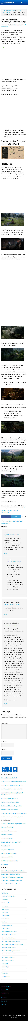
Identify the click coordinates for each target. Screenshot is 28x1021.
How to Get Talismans (8, 957)
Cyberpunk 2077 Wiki (7, 857)
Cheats (4, 970)
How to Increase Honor (8, 947)
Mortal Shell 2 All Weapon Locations (11, 880)
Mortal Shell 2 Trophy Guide (9, 778)
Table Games (5, 918)
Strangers (5, 906)
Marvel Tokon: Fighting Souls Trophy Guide (13, 781)
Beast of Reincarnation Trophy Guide (12, 785)
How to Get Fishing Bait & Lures (11, 950)
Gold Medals (5, 909)
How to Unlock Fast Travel (9, 931)
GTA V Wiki (4, 864)
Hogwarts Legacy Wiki (7, 849)
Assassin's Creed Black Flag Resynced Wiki (13, 823)
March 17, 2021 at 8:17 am (13, 561)
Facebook (4, 1001)
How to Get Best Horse (8, 938)
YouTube (3, 998)
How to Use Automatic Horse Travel (12, 944)
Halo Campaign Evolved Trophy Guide (12, 789)
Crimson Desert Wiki (7, 827)
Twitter (3, 1004)
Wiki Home (5, 893)
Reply (6, 553)
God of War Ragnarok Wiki (9, 853)
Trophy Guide (5, 976)
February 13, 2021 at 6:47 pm (12, 604)
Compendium (5, 915)
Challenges (5, 912)
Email (3, 749)
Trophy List (5, 973)
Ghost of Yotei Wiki (6, 834)
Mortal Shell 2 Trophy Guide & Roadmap (12, 871)
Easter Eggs (5, 966)
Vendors (4, 922)
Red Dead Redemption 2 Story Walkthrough (13, 510)
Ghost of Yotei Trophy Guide (9, 809)
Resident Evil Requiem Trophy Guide (11, 806)
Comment (4, 723)
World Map (5, 963)
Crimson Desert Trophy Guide (10, 802)
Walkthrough (5, 902)
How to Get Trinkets (8, 960)
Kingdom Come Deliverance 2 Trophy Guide (13, 813)
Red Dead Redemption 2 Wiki (9, 860)
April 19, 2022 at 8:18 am (11, 625)
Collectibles (5, 899)
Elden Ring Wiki (5, 846)
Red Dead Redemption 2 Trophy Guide (12, 817)
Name (3, 741)
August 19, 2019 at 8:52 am (11, 534)
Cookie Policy (5, 993)
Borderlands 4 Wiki (6, 838)
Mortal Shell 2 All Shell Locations (10, 874)
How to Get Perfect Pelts (9, 954)
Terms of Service (6, 986)
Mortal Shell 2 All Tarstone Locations (12, 877)
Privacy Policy (5, 989)
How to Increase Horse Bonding (11, 941)
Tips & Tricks (5, 928)
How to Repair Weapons (9, 934)
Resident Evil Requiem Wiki (9, 831)
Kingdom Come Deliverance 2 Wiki (11, 842)
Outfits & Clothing (7, 925)
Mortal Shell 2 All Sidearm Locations (11, 883)
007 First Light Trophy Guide (9, 798)
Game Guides (12, 521)
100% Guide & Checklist (8, 896)
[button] (22, 2)
